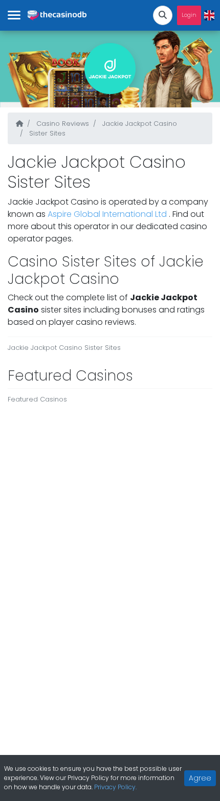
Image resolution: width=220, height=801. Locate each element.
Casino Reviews (61, 123)
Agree (200, 778)
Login (189, 15)
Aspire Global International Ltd (108, 214)
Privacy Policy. (115, 787)
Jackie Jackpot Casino (138, 123)
